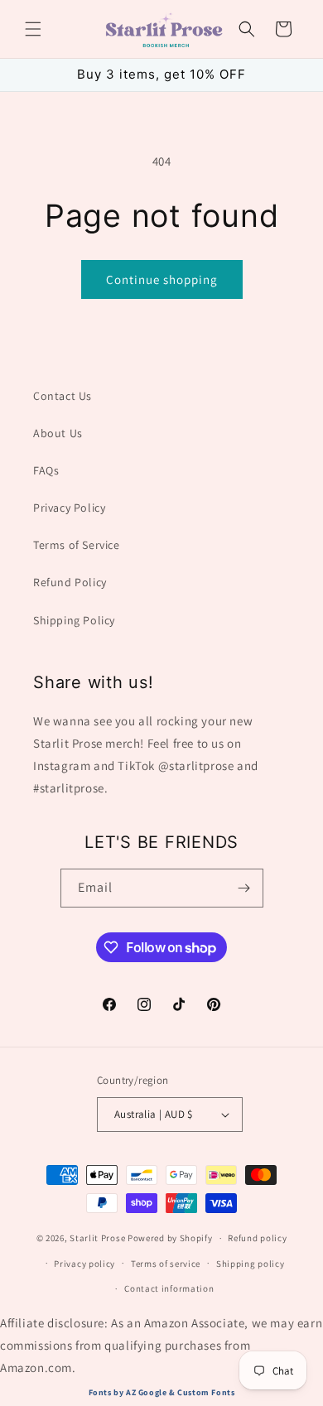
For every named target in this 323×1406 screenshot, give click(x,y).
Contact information (169, 1288)
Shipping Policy (74, 620)
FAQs (46, 470)
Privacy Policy (69, 507)
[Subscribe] (244, 888)
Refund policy (257, 1238)
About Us (58, 433)
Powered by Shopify (170, 1238)
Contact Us (62, 395)
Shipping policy (250, 1263)
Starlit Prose (97, 1238)
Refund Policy (70, 582)
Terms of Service (76, 544)
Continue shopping (162, 279)
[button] (33, 29)
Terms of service (165, 1263)
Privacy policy (84, 1263)
